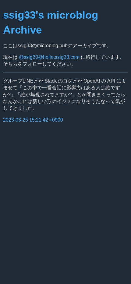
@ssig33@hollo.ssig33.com (49, 57)
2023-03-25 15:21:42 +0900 (33, 119)
